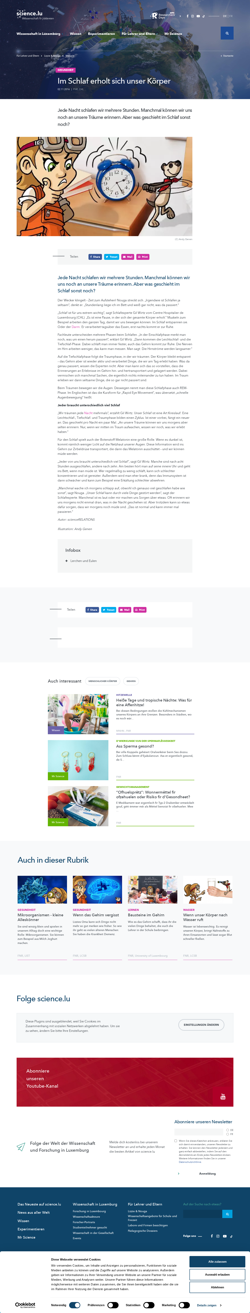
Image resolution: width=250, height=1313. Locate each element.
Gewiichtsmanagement (132, 787)
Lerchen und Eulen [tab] (84, 561)
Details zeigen (206, 1305)
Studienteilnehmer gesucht (90, 1227)
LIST (27, 956)
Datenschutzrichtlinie (190, 1162)
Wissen (75, 34)
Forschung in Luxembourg (89, 1211)
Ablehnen (217, 1287)
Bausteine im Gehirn (146, 915)
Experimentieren (101, 34)
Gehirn (131, 681)
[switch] (113, 1305)
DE (225, 16)
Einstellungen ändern (201, 1025)
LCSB (83, 956)
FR (231, 16)
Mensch (69, 55)
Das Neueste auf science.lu (39, 1204)
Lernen (133, 910)
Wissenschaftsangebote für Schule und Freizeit (152, 1218)
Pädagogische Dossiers (142, 1231)
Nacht (88, 413)
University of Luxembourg (151, 956)
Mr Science (173, 34)
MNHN (120, 731)
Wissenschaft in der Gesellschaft (93, 1233)
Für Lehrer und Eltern (138, 34)
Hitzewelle (124, 695)
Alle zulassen (217, 1261)
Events (77, 1238)
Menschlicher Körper (102, 681)
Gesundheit (27, 910)
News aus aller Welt (34, 1212)
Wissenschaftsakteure (86, 1217)
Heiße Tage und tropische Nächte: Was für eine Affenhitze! (154, 702)
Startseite (228, 55)
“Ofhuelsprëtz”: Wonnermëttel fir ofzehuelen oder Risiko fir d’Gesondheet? (153, 794)
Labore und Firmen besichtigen (148, 1225)
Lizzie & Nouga (52, 55)
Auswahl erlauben (217, 1274)
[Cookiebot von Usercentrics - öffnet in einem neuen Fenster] (25, 1305)
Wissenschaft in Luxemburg (38, 34)
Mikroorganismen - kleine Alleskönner (40, 917)
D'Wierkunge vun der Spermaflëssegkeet (145, 741)
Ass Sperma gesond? (135, 746)
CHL (81, 89)
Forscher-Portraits (84, 1222)
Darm (76, 327)
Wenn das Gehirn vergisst (96, 915)
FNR (75, 89)
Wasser (189, 910)
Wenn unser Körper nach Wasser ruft (205, 917)
